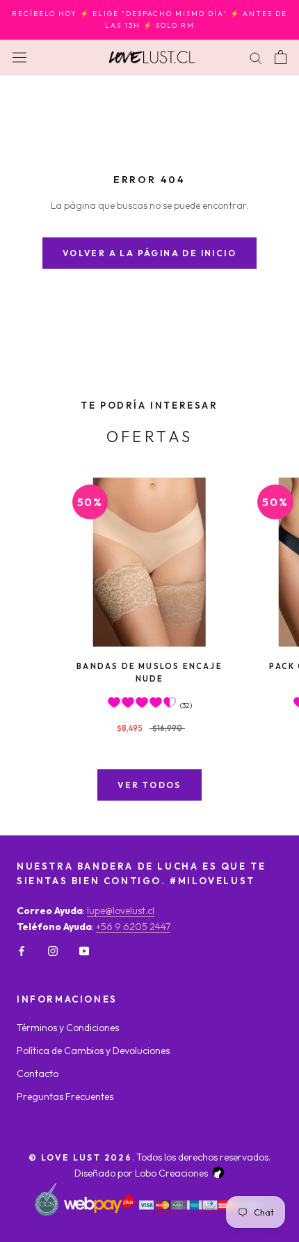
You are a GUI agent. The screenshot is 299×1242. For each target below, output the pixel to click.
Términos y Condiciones (68, 1027)
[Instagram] (53, 951)
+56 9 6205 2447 (133, 926)
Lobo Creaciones (171, 1173)
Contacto (37, 1073)
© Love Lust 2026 (80, 1157)
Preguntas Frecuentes (65, 1096)
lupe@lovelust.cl (120, 910)
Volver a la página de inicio (149, 253)
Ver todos (149, 785)
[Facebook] (21, 951)
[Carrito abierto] (280, 57)
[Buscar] (256, 57)
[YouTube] (84, 951)
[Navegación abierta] (19, 57)
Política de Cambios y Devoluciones (93, 1050)
